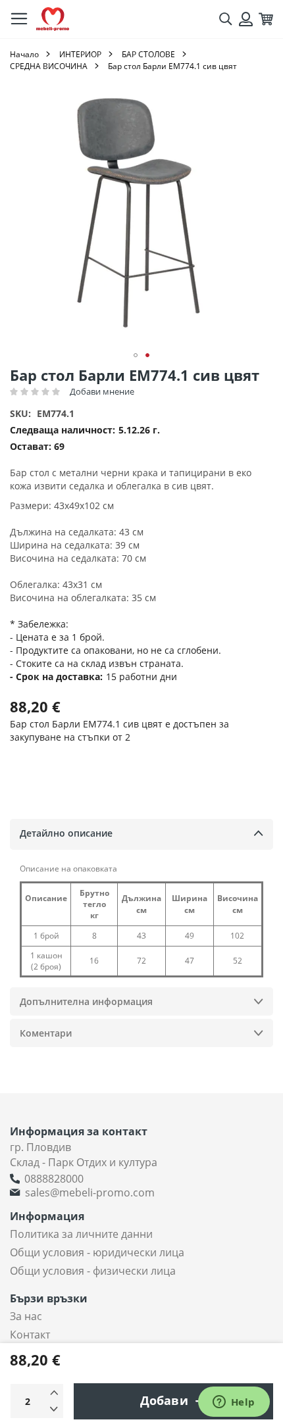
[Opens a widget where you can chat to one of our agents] (233, 1403)
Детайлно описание (66, 833)
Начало (24, 54)
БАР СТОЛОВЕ (148, 54)
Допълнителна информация (86, 1001)
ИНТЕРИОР (80, 54)
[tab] (141, 834)
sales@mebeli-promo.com (90, 1192)
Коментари (46, 1033)
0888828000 (54, 1178)
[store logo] (52, 19)
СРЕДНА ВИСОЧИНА (49, 66)
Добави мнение (102, 391)
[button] (136, 355)
